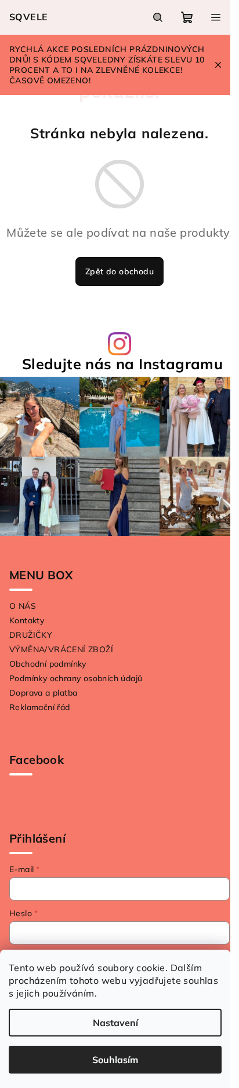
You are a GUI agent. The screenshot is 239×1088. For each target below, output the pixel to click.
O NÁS (22, 606)
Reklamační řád (39, 707)
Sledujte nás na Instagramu (122, 363)
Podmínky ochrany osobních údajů (75, 678)
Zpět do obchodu (119, 271)
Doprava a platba (43, 693)
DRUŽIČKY (30, 635)
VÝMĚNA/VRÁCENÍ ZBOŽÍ (61, 649)
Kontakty (26, 620)
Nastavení (115, 1022)
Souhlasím (115, 1059)
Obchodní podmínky (47, 664)
